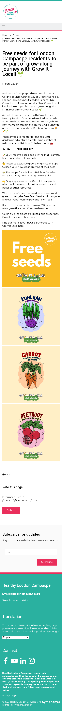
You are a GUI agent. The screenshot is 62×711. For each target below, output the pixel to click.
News (16, 35)
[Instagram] (31, 661)
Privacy (6, 695)
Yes (8, 500)
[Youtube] (14, 661)
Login (14, 695)
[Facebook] (5, 661)
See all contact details (15, 600)
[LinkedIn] (23, 661)
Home (5, 35)
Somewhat (21, 500)
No (35, 500)
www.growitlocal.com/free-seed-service (25, 208)
